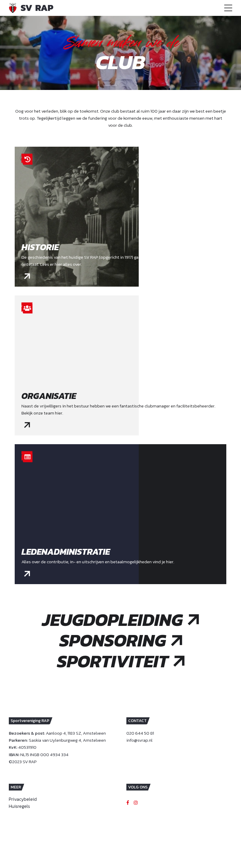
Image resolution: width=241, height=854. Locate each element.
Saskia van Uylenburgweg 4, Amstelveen (67, 740)
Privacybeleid (23, 799)
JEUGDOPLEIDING (112, 620)
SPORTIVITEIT (112, 661)
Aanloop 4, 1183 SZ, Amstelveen (76, 733)
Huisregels (19, 806)
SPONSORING (112, 640)
